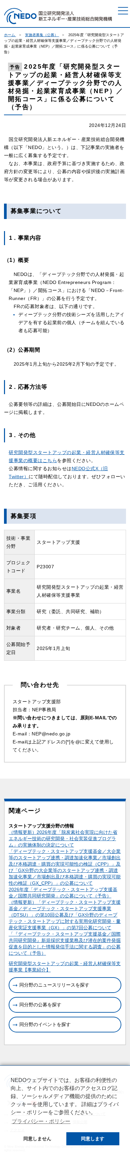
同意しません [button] (37, 1138)
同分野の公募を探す (40, 1004)
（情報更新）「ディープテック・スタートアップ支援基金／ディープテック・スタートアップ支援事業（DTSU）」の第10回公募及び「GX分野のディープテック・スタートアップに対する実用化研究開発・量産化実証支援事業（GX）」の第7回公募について (65, 914)
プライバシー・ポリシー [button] (41, 1121)
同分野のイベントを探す (45, 1024)
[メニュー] (123, 11)
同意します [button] (92, 1138)
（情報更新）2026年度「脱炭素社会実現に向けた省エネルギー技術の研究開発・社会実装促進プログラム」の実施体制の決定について (63, 838)
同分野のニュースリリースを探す (54, 985)
